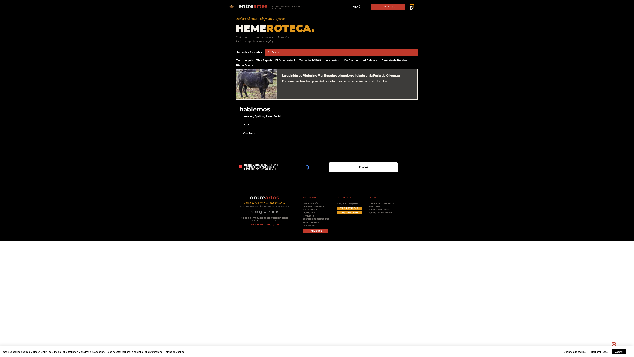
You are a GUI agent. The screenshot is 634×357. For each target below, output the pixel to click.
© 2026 (245, 218)
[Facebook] (248, 212)
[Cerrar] (630, 351)
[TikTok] (268, 212)
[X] (252, 212)
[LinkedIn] (264, 212)
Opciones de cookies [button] (575, 351)
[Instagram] (256, 212)
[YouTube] (273, 212)
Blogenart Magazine (272, 19)
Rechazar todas (599, 351)
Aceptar (619, 351)
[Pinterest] (260, 212)
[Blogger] (277, 212)
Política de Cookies (174, 351)
